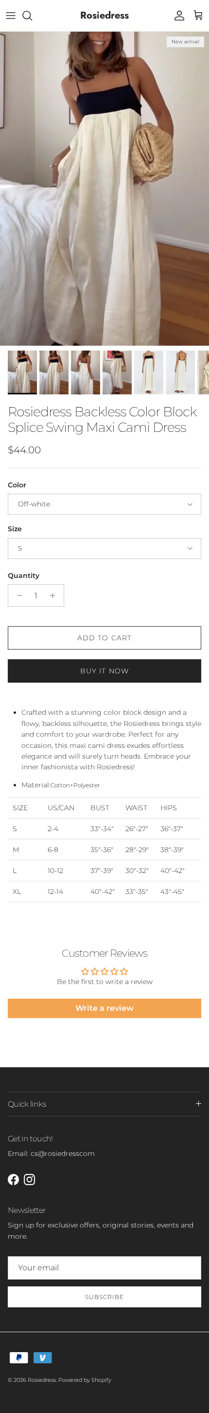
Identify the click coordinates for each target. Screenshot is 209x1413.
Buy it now (104, 671)
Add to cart (104, 637)
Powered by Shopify (84, 1379)
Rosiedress (42, 1379)
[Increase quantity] (55, 595)
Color (17, 485)
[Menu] (10, 15)
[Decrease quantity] (16, 595)
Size (15, 528)
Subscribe (104, 1297)
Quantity (23, 575)
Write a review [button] (104, 1008)
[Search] (32, 15)
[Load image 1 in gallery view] (104, 189)
